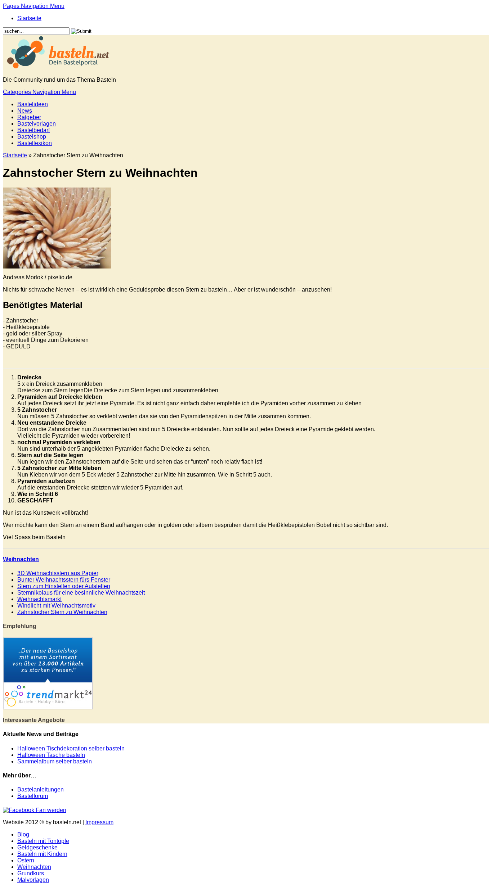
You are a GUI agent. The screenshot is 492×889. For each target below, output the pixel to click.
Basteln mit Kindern (42, 854)
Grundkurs (30, 873)
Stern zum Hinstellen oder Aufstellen (63, 586)
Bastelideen (32, 104)
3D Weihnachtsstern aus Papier (57, 573)
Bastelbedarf (33, 130)
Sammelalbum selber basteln (54, 761)
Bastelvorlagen (36, 124)
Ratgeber (29, 117)
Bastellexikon (34, 143)
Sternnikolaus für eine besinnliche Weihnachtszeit (81, 593)
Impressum (99, 822)
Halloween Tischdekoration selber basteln (71, 748)
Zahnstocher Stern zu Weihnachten (62, 612)
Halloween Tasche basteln (51, 755)
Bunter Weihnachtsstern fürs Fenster (63, 580)
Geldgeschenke (37, 847)
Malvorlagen (33, 880)
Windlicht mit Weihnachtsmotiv (56, 606)
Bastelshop (31, 137)
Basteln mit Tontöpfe (43, 841)
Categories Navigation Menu (39, 92)
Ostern (25, 860)
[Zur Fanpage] (34, 810)
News (24, 111)
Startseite (29, 18)
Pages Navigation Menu (33, 6)
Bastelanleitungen (40, 789)
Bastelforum (32, 796)
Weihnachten (21, 559)
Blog (23, 834)
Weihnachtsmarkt (39, 599)
